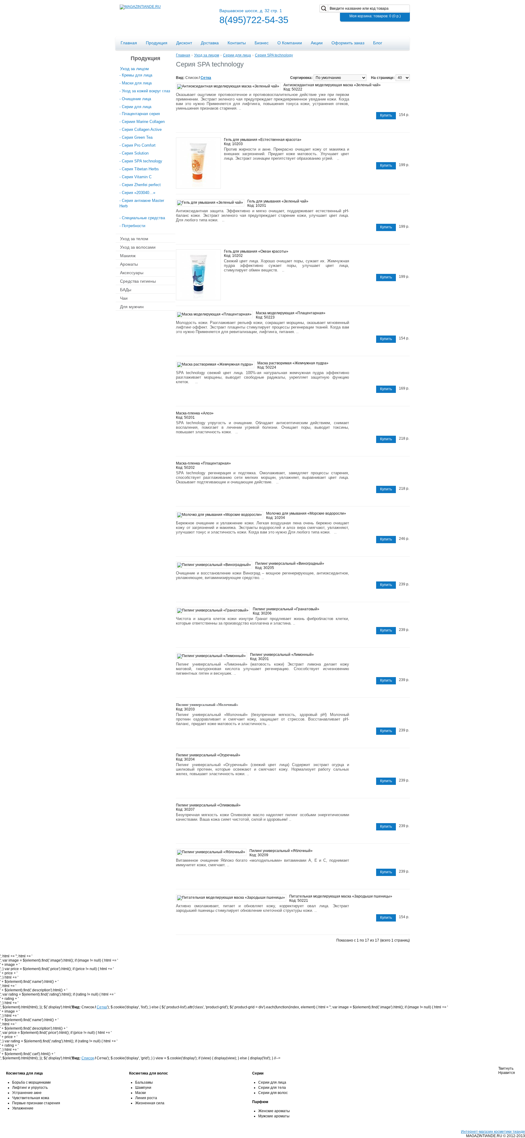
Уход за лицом (134, 68)
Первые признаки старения (36, 1103)
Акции (317, 42)
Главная (129, 42)
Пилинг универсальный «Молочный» (207, 705)
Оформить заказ (347, 42)
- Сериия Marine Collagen (142, 121)
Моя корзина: (375, 16)
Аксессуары (131, 272)
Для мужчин (132, 306)
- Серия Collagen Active (140, 129)
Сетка (206, 78)
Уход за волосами (138, 247)
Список (87, 1058)
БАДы (125, 289)
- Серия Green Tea (136, 137)
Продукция (156, 42)
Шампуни (143, 1087)
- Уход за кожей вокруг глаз (144, 91)
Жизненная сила (149, 1103)
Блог (377, 42)
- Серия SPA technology (140, 161)
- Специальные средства (142, 218)
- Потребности (132, 225)
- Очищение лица (135, 99)
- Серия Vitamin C (135, 177)
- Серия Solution (134, 153)
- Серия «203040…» (137, 192)
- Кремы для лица (135, 75)
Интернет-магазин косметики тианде (493, 1131)
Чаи (124, 298)
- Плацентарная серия (139, 113)
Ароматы (129, 264)
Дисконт (184, 42)
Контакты (237, 42)
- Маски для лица (135, 83)
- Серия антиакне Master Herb (141, 203)
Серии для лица (237, 55)
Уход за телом (134, 238)
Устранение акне (27, 1093)
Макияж (128, 255)
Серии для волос (273, 1093)
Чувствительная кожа (30, 1098)
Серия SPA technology (274, 55)
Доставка (210, 42)
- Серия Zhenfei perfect (140, 184)
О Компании (289, 42)
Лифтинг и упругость (30, 1087)
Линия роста (146, 1098)
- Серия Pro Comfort (137, 145)
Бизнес (262, 42)
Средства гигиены (138, 281)
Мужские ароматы (274, 1116)
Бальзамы (144, 1082)
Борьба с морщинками (31, 1082)
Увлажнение (22, 1108)
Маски (140, 1093)
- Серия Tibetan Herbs (139, 169)
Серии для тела (272, 1087)
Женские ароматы (274, 1111)
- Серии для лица (135, 106)
